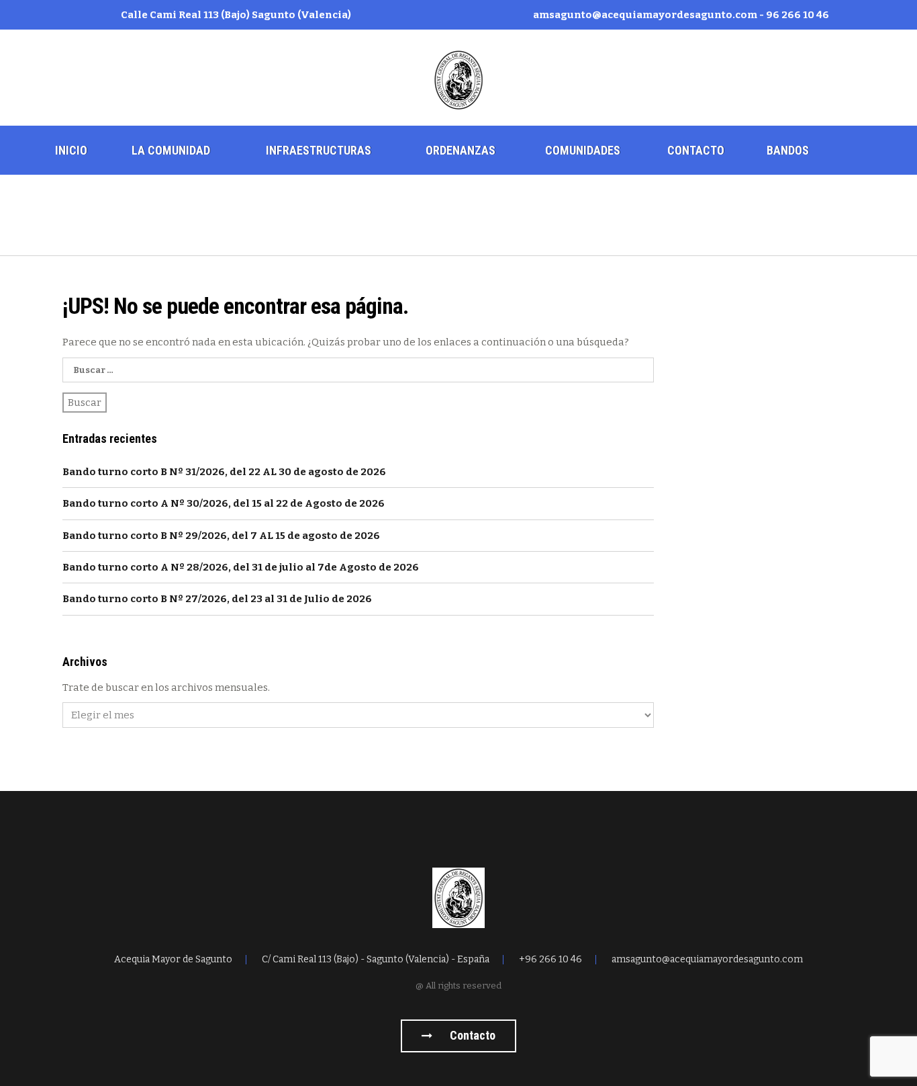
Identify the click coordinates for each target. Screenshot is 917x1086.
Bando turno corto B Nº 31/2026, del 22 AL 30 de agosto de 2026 (224, 472)
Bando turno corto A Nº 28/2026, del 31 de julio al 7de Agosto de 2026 (240, 567)
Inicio (71, 150)
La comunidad (171, 150)
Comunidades (582, 150)
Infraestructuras (318, 150)
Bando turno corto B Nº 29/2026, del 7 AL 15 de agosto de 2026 (221, 536)
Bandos (788, 150)
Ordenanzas (460, 150)
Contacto (695, 150)
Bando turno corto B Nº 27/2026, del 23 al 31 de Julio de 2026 (217, 599)
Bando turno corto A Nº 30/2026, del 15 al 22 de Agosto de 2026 (223, 503)
